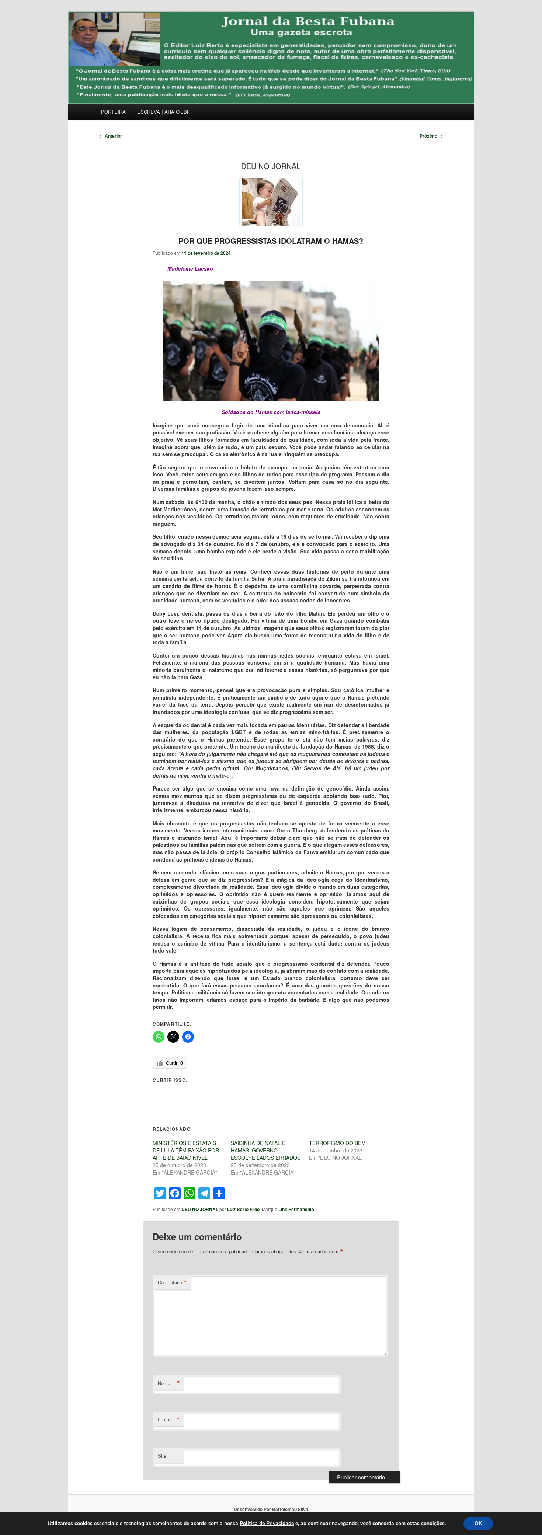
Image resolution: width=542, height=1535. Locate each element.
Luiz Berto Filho (243, 1209)
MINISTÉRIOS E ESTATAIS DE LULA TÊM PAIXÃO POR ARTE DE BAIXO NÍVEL (186, 1150)
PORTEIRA (113, 111)
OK (478, 1523)
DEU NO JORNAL (199, 1209)
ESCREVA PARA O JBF (163, 111)
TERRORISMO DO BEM (337, 1143)
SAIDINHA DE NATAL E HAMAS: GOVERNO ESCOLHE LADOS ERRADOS (265, 1150)
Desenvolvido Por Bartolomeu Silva (271, 1509)
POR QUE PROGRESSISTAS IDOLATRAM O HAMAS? (270, 240)
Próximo (431, 136)
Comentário (172, 1282)
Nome (169, 1383)
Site (162, 1455)
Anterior (110, 136)
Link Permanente (296, 1209)
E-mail (169, 1419)
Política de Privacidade (267, 1523)
